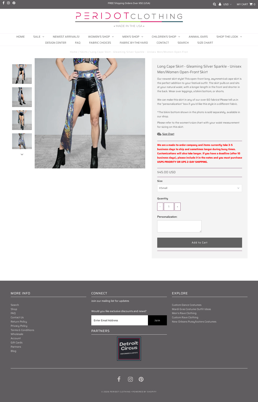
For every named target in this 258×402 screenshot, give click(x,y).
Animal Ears (198, 36)
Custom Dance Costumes (186, 305)
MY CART (246, 4)
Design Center (55, 42)
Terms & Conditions (22, 330)
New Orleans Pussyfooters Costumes (194, 322)
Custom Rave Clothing (185, 317)
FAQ (77, 42)
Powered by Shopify (144, 391)
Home (20, 36)
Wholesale (17, 334)
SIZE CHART (205, 42)
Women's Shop (99, 36)
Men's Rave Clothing (184, 313)
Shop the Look (227, 36)
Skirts (84, 52)
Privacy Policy (19, 326)
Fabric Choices (100, 42)
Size (159, 181)
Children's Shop (164, 36)
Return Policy (19, 322)
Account (16, 338)
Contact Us (17, 317)
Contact (163, 42)
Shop (14, 309)
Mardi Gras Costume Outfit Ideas (191, 309)
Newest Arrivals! (66, 36)
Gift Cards (16, 342)
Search (183, 42)
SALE (36, 36)
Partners (16, 347)
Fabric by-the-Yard (134, 42)
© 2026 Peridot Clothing (115, 391)
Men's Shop (130, 36)
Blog (13, 351)
